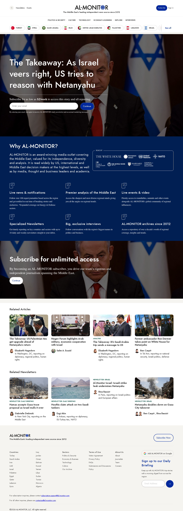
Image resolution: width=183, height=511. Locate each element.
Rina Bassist (162, 413)
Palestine (13, 472)
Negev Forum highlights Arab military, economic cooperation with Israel (68, 342)
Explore (118, 20)
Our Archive (67, 469)
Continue (16, 280)
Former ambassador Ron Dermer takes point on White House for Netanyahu (153, 342)
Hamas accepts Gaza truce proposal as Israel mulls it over (27, 406)
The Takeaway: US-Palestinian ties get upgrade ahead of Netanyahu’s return (28, 342)
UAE (11, 466)
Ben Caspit (149, 413)
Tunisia (38, 479)
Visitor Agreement (96, 455)
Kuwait (38, 466)
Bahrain (39, 462)
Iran (11, 462)
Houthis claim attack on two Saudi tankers (69, 406)
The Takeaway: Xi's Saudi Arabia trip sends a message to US (111, 343)
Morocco (39, 483)
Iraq (37, 452)
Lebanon (13, 483)
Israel (12, 469)
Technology (84, 20)
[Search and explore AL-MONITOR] (12, 8)
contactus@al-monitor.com (46, 500)
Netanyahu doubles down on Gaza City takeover (154, 406)
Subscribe (161, 8)
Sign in (170, 8)
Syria (11, 486)
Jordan (38, 455)
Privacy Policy (94, 459)
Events (29, 8)
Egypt (12, 476)
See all (168, 28)
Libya (38, 472)
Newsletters (20, 8)
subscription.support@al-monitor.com (55, 495)
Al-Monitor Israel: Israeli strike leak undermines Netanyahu (110, 384)
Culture (72, 20)
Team (117, 462)
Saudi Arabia (15, 459)
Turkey (12, 455)
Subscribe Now (163, 437)
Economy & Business (103, 20)
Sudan (38, 476)
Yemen (38, 469)
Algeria (39, 486)
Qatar (12, 479)
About (117, 455)
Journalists (119, 459)
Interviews (130, 20)
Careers (118, 466)
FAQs (91, 462)
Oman (38, 459)
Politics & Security (56, 20)
